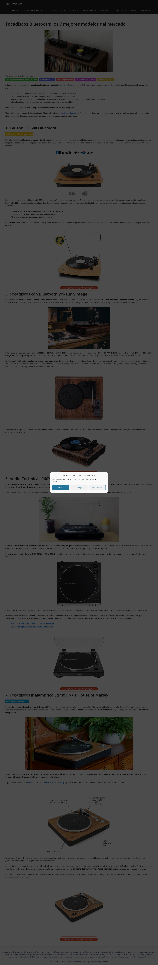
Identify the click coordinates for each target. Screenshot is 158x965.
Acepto (61, 487)
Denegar (79, 487)
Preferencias (97, 487)
